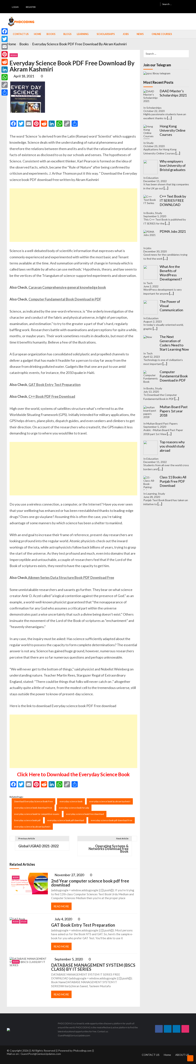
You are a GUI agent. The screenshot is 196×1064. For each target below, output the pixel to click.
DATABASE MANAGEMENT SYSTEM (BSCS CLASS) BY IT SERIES (93, 967)
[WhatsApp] (4, 77)
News (140, 34)
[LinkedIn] (4, 69)
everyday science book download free (33, 807)
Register (31, 7)
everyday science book (71, 801)
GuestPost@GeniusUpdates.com (41, 1053)
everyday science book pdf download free (111, 820)
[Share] (4, 92)
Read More (61, 906)
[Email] (4, 46)
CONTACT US (150, 1054)
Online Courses (162, 34)
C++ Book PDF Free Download (52, 396)
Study (23, 922)
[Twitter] (4, 39)
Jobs (126, 34)
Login (15, 7)
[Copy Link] (4, 85)
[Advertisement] (73, 215)
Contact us (21, 34)
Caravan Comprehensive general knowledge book (67, 287)
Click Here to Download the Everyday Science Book (73, 774)
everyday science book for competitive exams (36, 814)
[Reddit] (4, 62)
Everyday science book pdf (27, 820)
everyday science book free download (85, 814)
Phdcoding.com (82, 1050)
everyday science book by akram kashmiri (109, 801)
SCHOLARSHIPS (106, 34)
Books (51, 34)
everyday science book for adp (74, 807)
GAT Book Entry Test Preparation (55, 384)
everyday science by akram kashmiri (32, 826)
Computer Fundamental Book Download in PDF (65, 299)
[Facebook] (4, 31)
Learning (83, 34)
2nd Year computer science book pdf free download (90, 883)
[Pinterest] (4, 54)
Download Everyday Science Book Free (33, 801)
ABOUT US (182, 1054)
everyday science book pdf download (65, 820)
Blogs (67, 34)
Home (37, 34)
